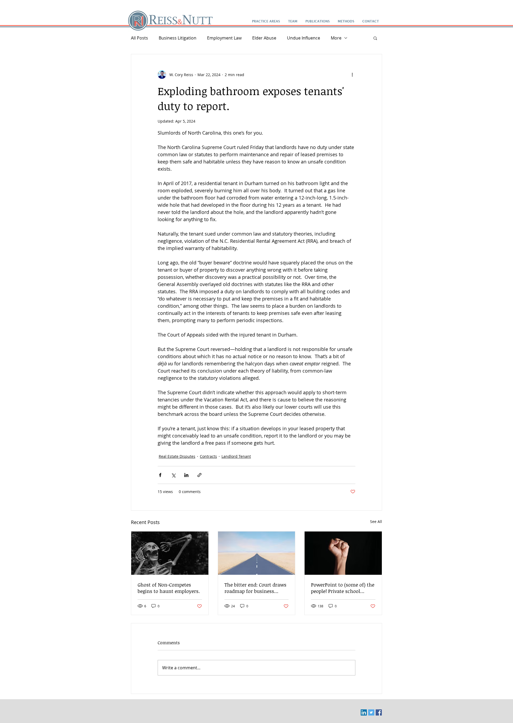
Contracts (208, 456)
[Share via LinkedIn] (186, 475)
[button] (375, 38)
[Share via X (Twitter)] (173, 475)
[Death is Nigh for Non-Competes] (169, 553)
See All (376, 521)
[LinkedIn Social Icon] (364, 712)
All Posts (139, 38)
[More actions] (352, 74)
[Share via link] (199, 475)
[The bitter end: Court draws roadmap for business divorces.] (256, 553)
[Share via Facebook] (160, 475)
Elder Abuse (264, 38)
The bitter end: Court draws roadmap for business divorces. (255, 587)
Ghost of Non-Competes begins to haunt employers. (169, 587)
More (336, 38)
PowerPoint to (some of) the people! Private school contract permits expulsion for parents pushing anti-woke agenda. (342, 587)
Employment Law (224, 38)
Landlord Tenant (236, 456)
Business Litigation (177, 38)
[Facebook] (379, 712)
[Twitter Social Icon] (371, 712)
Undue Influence (303, 38)
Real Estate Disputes (177, 456)
